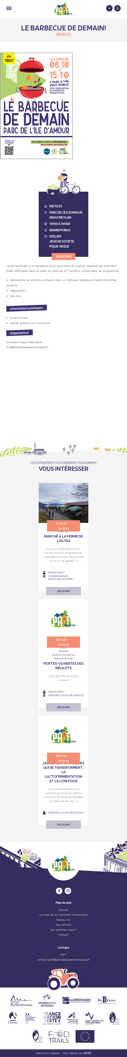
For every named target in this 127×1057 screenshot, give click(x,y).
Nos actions (63, 924)
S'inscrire (63, 256)
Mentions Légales (48, 1053)
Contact (63, 934)
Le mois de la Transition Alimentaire (63, 914)
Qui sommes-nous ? (64, 929)
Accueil (63, 909)
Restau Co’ (63, 919)
